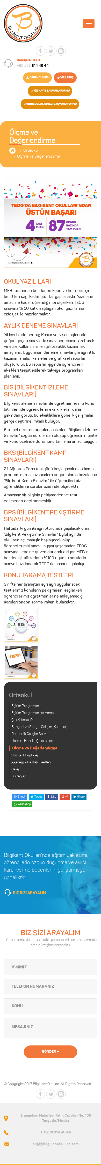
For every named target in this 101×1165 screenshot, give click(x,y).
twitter (50, 51)
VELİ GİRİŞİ (67, 77)
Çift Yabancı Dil (22, 720)
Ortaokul (31, 151)
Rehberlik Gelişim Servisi (30, 734)
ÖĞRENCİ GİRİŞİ (39, 77)
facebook (40, 51)
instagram (61, 51)
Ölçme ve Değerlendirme (38, 156)
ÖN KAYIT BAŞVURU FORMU (52, 91)
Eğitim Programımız (26, 706)
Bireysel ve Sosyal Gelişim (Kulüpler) (39, 727)
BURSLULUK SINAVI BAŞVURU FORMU (52, 104)
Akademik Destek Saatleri (31, 762)
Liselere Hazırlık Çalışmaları (32, 741)
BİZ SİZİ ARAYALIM (29, 893)
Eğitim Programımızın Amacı (32, 713)
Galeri (15, 769)
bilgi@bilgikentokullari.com (56, 1144)
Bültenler (18, 776)
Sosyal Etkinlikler (24, 755)
